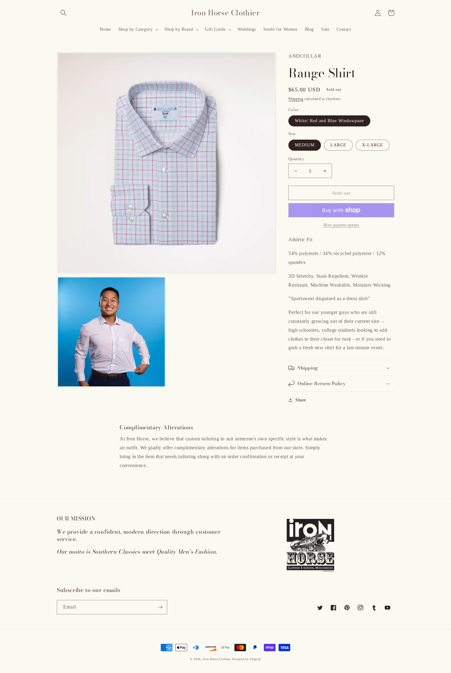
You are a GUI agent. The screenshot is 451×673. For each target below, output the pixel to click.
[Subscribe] (160, 607)
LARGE (338, 145)
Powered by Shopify (246, 659)
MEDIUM (304, 145)
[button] (63, 13)
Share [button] (300, 400)
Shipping (295, 99)
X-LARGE (372, 145)
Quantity (296, 159)
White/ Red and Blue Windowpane (329, 120)
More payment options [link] (341, 225)
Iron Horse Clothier (217, 659)
